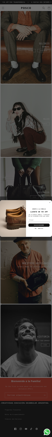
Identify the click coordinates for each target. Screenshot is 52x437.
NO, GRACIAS (39, 232)
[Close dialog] (50, 206)
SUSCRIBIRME (39, 229)
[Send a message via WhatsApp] (47, 432)
